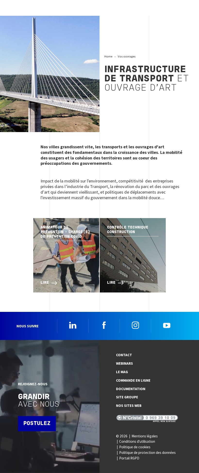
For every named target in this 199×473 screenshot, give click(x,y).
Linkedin (72, 325)
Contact (124, 355)
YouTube (166, 325)
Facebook (104, 325)
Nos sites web (128, 405)
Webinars (124, 363)
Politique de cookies (134, 447)
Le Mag (122, 372)
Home (108, 56)
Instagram (135, 325)
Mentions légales (145, 436)
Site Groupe (127, 397)
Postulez (36, 423)
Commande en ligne (133, 380)
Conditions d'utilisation (137, 441)
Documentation (130, 388)
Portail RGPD (129, 458)
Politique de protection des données (147, 452)
